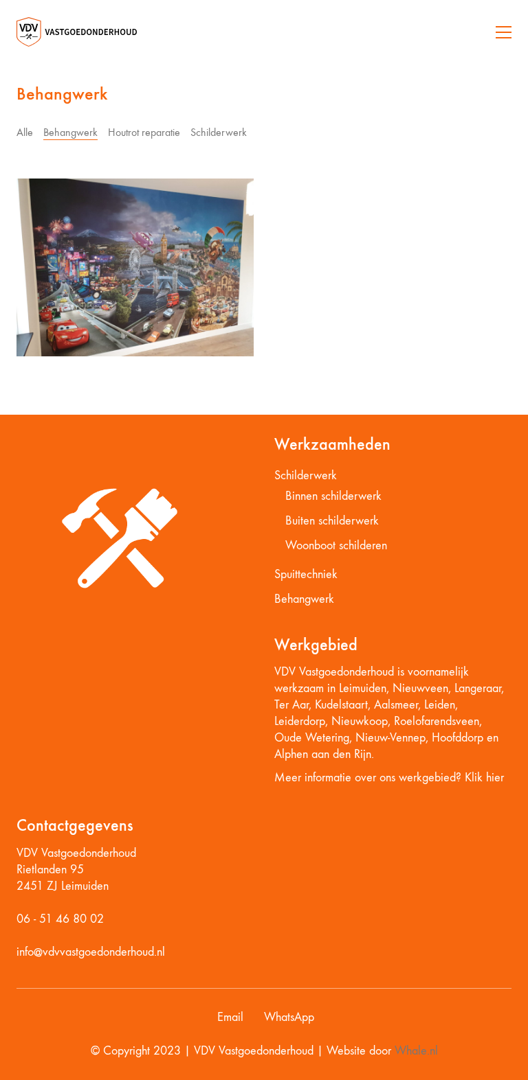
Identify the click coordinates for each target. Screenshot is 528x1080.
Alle (24, 132)
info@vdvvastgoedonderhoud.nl (90, 952)
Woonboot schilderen (336, 545)
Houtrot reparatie (144, 132)
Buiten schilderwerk (332, 521)
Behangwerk (70, 132)
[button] (504, 32)
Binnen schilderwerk (333, 496)
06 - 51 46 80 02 (60, 919)
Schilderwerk (218, 132)
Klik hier (484, 777)
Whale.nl (416, 1051)
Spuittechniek (306, 574)
